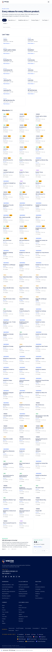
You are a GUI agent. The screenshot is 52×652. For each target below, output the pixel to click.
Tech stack (4, 616)
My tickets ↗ (21, 618)
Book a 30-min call (22, 607)
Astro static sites (5, 589)
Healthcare (37, 593)
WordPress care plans (23, 616)
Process (3, 609)
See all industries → (39, 598)
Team (3, 607)
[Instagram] (16, 577)
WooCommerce (5, 593)
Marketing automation (23, 593)
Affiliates (3, 623)
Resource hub (11, 628)
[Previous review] (35, 550)
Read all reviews (38, 546)
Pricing (20, 609)
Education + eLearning (39, 591)
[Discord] (19, 577)
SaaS (36, 584)
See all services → (6, 598)
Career (3, 614)
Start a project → (6, 573)
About (3, 605)
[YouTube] (11, 577)
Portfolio (4, 618)
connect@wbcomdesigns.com (10, 571)
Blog (3, 621)
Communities (37, 589)
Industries (38, 581)
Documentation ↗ (36, 628)
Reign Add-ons (12, 20)
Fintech (36, 595)
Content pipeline (22, 595)
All (4, 20)
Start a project (21, 612)
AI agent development (23, 584)
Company (4, 602)
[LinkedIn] (6, 577)
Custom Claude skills (23, 591)
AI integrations (21, 589)
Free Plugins (45, 20)
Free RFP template (20, 628)
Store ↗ (17, 630)
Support (20, 614)
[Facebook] (14, 577)
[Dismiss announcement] (49, 650)
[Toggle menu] (48, 2)
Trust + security (5, 612)
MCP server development (24, 586)
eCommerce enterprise (40, 586)
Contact (20, 605)
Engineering (5, 581)
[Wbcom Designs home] (5, 2)
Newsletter (21, 621)
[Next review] (47, 550)
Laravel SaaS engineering (7, 586)
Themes (5, 23)
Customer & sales (24, 602)
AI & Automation (23, 581)
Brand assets (11, 630)
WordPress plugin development (8, 591)
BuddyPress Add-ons (23, 20)
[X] (8, 577)
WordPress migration (6, 595)
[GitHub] (3, 577)
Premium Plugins (35, 20)
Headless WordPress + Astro (8, 584)
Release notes (44, 628)
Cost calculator (28, 628)
